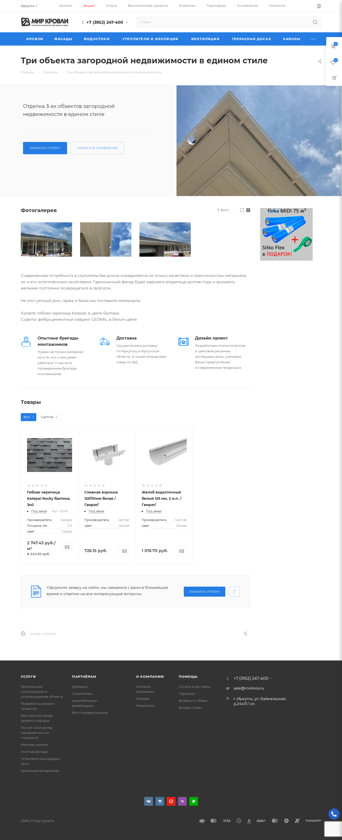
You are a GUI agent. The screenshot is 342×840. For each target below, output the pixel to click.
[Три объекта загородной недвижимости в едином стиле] (259, 140)
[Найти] (315, 22)
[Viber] (182, 801)
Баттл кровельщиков (89, 713)
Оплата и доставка (194, 687)
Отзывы (142, 699)
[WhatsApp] (193, 801)
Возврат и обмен (193, 701)
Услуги (28, 677)
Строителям (82, 694)
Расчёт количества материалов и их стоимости (37, 733)
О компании (150, 677)
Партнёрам (84, 677)
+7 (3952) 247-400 (104, 22)
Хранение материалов (40, 771)
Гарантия (187, 694)
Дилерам (80, 687)
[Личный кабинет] (319, 7)
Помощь (188, 677)
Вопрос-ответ (190, 708)
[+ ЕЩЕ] (313, 39)
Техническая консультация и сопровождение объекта (42, 692)
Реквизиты (145, 706)
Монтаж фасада (34, 752)
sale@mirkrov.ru (249, 688)
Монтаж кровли (34, 745)
